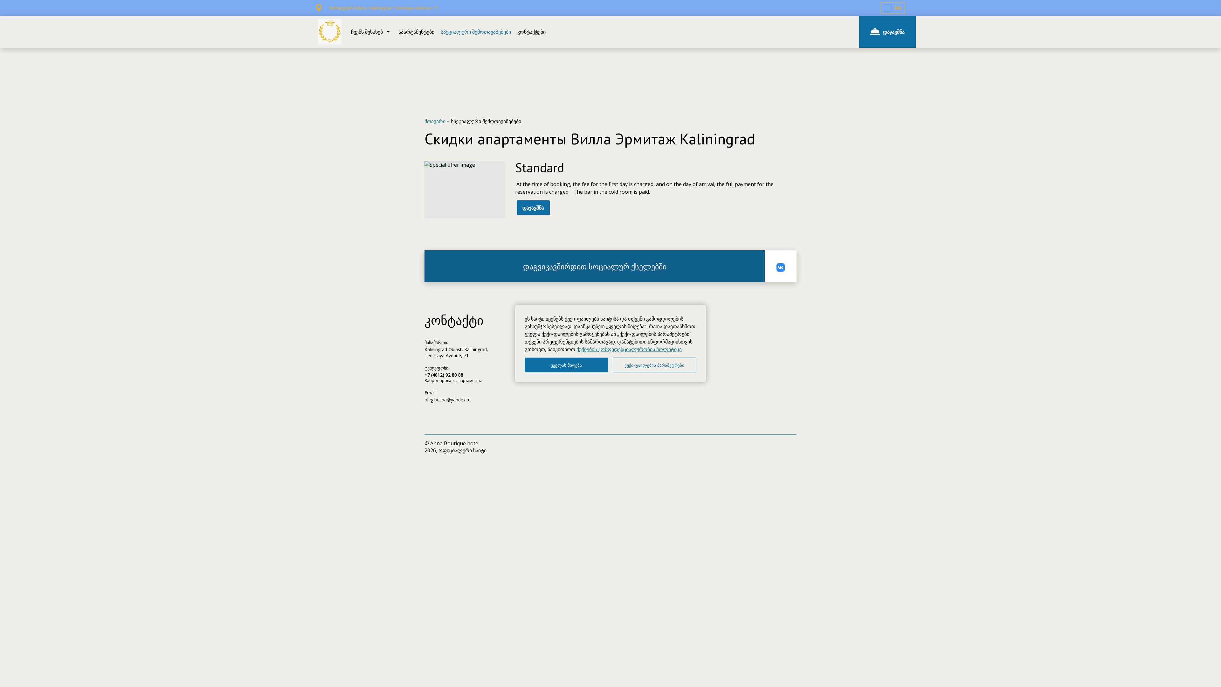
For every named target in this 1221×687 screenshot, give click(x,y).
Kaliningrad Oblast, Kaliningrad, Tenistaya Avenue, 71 (456, 352)
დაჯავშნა (533, 207)
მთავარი (435, 121)
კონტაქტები (531, 31)
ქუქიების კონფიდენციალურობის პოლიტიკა (629, 349)
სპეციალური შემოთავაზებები (476, 31)
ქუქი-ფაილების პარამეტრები (654, 365)
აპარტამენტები (416, 31)
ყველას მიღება (566, 365)
